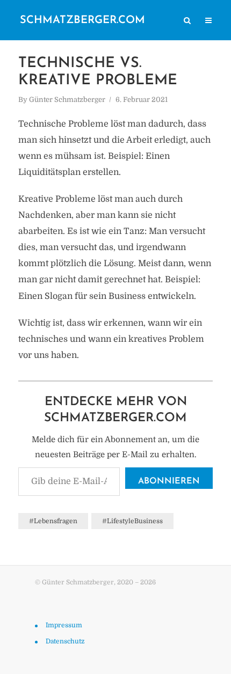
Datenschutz (65, 641)
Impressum (64, 625)
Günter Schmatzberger (67, 100)
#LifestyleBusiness (132, 521)
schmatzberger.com (82, 20)
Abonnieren (169, 481)
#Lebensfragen (53, 521)
